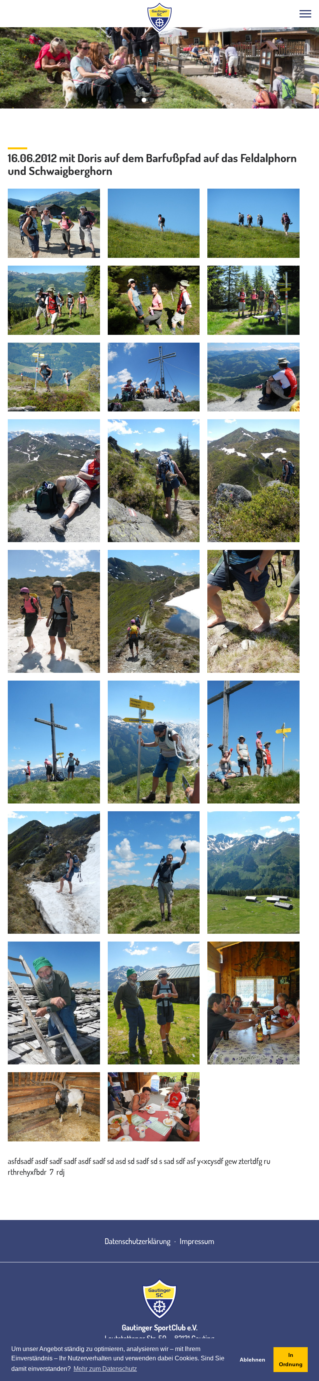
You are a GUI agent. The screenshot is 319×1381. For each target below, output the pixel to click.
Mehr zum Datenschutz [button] (105, 1368)
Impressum (197, 1241)
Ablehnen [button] (252, 1359)
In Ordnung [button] (291, 1359)
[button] (136, 100)
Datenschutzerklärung (137, 1241)
